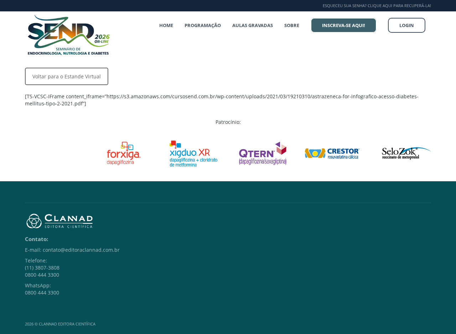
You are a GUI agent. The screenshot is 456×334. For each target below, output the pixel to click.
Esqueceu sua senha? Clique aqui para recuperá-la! (377, 5)
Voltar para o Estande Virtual (66, 76)
